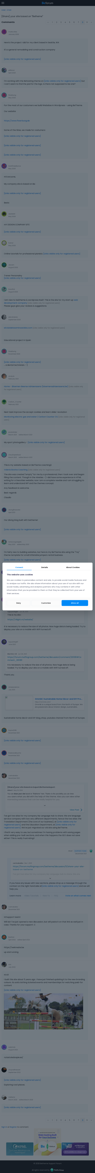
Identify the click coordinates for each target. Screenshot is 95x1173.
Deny (18, 603)
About (73, 567)
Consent (19, 567)
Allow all (75, 603)
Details (44, 567)
